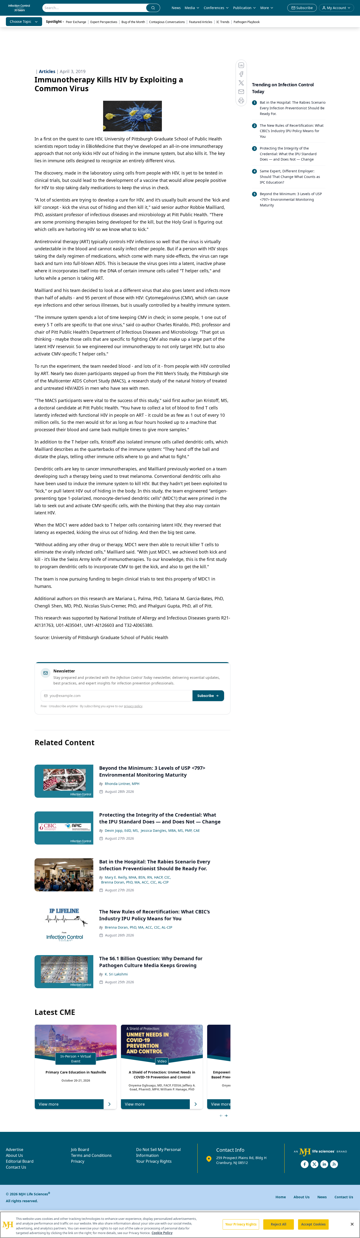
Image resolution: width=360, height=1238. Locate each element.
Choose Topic (20, 21)
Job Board (80, 1149)
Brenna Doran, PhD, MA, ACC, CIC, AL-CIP (134, 882)
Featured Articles (200, 22)
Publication (242, 7)
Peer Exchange (76, 22)
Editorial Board (20, 1161)
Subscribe (205, 695)
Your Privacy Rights (154, 1161)
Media (190, 7)
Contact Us (16, 1167)
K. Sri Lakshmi (116, 974)
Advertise (14, 1149)
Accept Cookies (313, 1224)
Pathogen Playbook (247, 22)
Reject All (278, 1224)
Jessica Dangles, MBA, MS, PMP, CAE (170, 830)
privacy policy (133, 706)
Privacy (77, 1161)
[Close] (352, 1224)
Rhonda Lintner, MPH (122, 783)
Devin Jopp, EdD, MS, (122, 830)
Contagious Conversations (167, 22)
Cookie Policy (162, 1233)
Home (281, 1197)
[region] (180, 1225)
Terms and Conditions (91, 1155)
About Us (14, 1155)
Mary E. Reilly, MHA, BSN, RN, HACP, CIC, (138, 877)
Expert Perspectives (103, 22)
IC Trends (222, 22)
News (176, 7)
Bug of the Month (133, 22)
